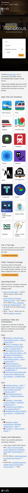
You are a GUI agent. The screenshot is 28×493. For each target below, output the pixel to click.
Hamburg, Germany (15, 313)
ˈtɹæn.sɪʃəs (12, 74)
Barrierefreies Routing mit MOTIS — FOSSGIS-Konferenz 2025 (13, 396)
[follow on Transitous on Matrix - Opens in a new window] (5, 8)
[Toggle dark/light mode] (3, 11)
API (2, 4)
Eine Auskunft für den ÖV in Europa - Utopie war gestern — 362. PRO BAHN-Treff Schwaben (15, 353)
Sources (11, 4)
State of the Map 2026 (10, 292)
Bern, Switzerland (18, 302)
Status (16, 4)
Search (21, 55)
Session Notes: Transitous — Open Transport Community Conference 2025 (13, 390)
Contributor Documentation (11, 275)
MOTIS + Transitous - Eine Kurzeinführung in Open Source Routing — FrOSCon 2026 (13, 346)
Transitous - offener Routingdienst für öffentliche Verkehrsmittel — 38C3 (12, 424)
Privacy (6, 4)
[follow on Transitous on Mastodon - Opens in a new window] (2, 8)
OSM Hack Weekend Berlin (12, 305)
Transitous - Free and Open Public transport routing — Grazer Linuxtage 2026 (14, 359)
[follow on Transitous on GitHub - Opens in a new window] (7, 8)
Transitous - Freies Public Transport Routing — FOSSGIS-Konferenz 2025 (13, 402)
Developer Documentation (10, 255)
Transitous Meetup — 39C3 (14, 385)
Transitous (5, 2)
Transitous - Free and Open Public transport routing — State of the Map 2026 (14, 340)
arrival (8, 52)
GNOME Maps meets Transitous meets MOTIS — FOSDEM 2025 (14, 412)
